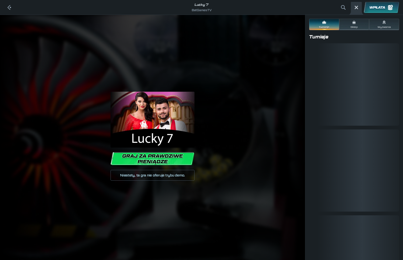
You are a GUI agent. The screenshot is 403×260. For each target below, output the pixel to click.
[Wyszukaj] (343, 7)
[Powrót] (9, 7)
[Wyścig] (356, 7)
